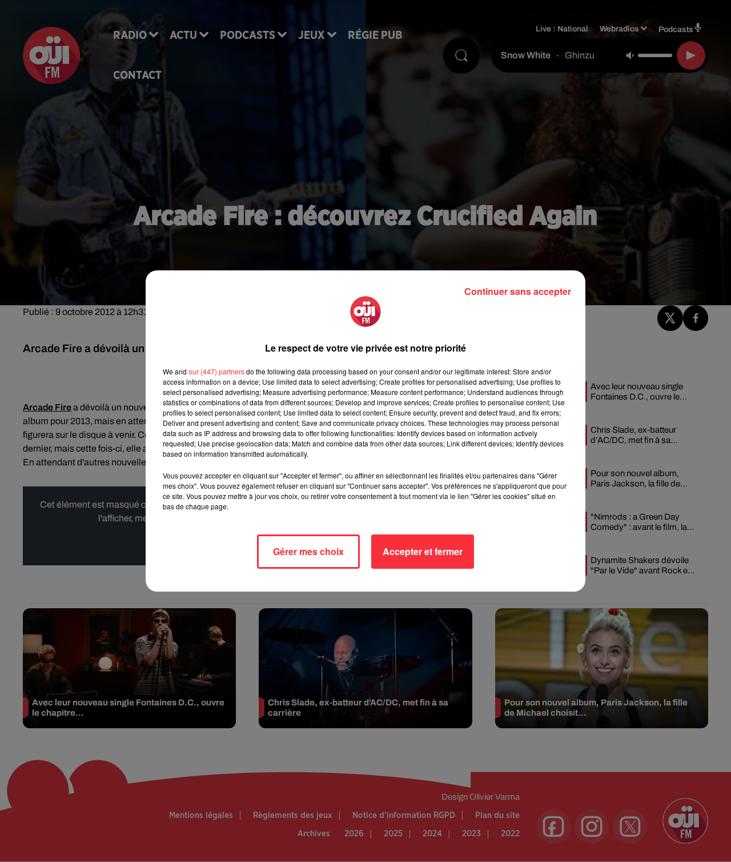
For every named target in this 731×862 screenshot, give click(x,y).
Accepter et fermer (423, 551)
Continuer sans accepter (517, 291)
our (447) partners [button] (216, 371)
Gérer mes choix (308, 551)
